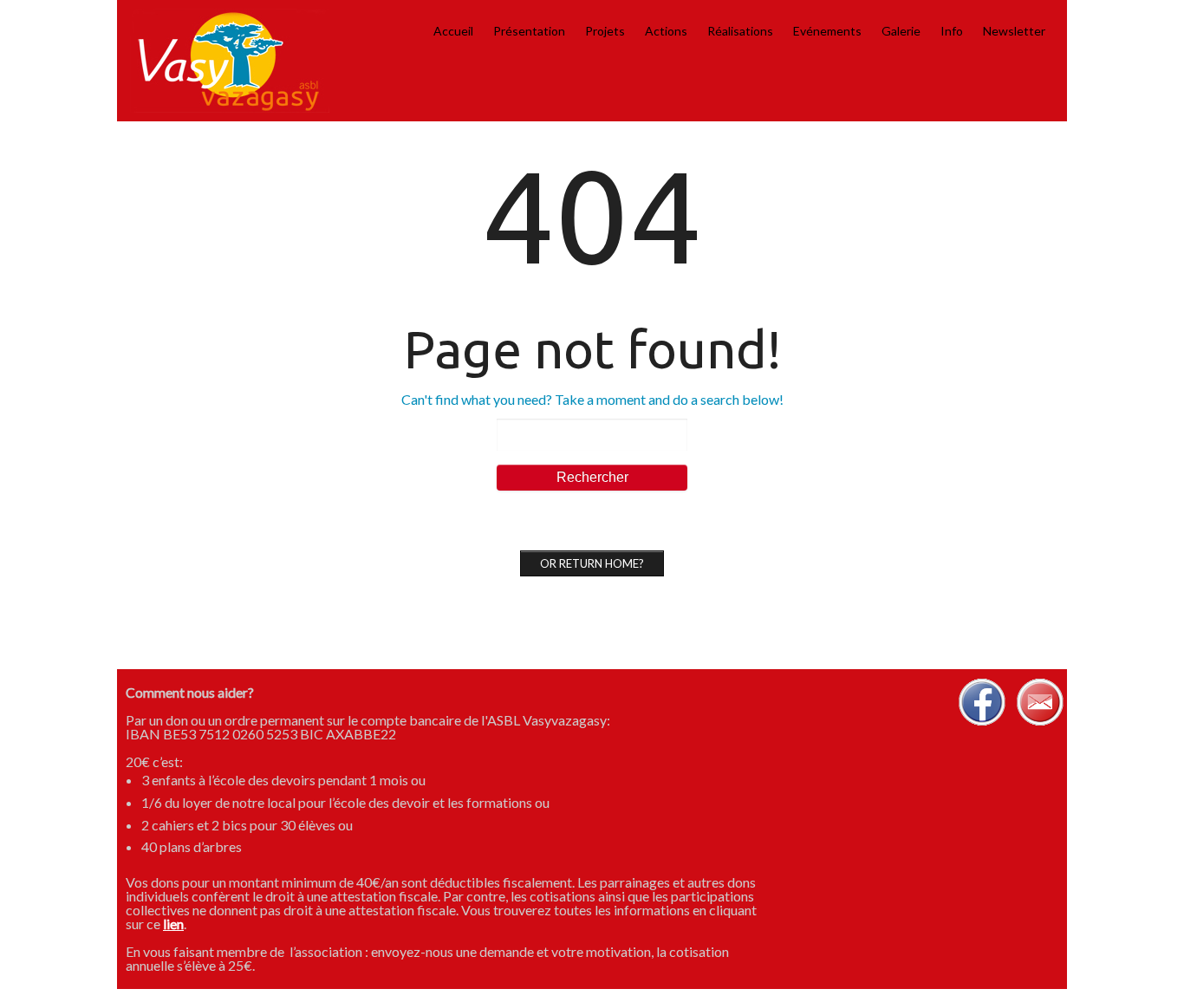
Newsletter (1014, 30)
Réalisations (740, 30)
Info (951, 30)
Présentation (529, 30)
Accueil (453, 30)
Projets (605, 30)
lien (173, 923)
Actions (666, 30)
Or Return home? (592, 563)
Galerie (901, 30)
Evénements (827, 30)
